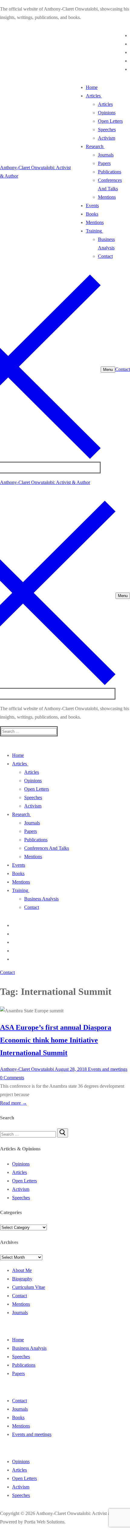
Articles (19, 1172)
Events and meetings (107, 1069)
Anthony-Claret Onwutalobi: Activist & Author (45, 482)
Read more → (13, 1103)
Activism (20, 1189)
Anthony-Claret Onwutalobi (27, 1069)
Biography (22, 1278)
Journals (20, 1312)
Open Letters (24, 1180)
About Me (22, 1270)
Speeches (21, 1197)
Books (18, 1417)
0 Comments (12, 1077)
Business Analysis (29, 1348)
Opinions (21, 1163)
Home (18, 1339)
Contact (122, 369)
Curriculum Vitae (28, 1287)
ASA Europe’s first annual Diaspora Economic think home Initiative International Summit (55, 1040)
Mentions (21, 1304)
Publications (23, 1365)
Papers (18, 1373)
